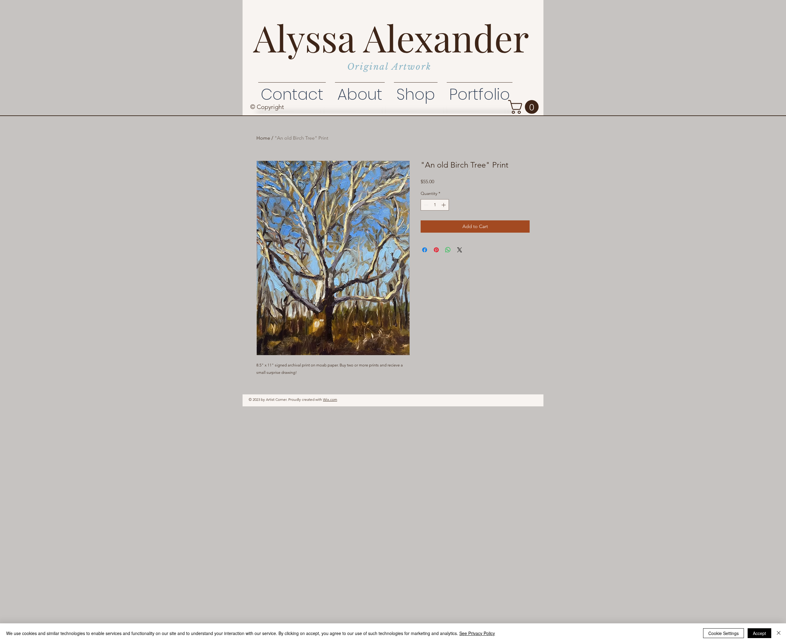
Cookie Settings (723, 633)
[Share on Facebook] (424, 250)
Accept (759, 633)
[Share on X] (459, 250)
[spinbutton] (434, 204)
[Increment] (444, 204)
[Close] (778, 633)
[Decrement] (425, 204)
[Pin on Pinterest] (436, 250)
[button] (525, 107)
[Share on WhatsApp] (448, 250)
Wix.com (330, 399)
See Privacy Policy (477, 633)
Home (263, 138)
